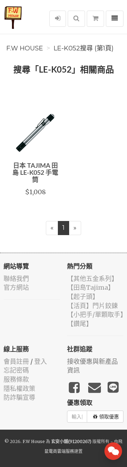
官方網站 (16, 287)
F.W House (24, 48)
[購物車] (95, 19)
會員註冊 (16, 361)
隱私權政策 (19, 389)
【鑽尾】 (79, 324)
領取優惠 (109, 416)
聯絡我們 (16, 279)
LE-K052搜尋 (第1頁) (84, 48)
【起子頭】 (83, 297)
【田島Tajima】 (90, 287)
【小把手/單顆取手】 (97, 315)
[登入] (57, 19)
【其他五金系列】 (92, 279)
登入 (40, 361)
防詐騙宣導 (19, 397)
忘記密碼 (16, 370)
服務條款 (16, 379)
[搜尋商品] (76, 19)
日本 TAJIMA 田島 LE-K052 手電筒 (35, 173)
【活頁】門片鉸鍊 (92, 306)
